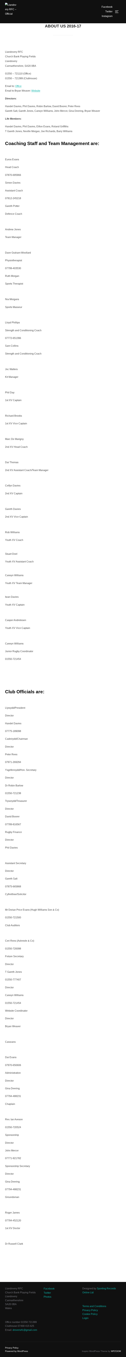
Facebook (107, 7)
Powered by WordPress (16, 1351)
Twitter (108, 11)
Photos (47, 1297)
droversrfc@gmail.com (25, 1330)
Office (18, 86)
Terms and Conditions (94, 1306)
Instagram (107, 16)
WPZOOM (116, 1351)
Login (85, 1318)
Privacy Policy (90, 1310)
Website (35, 90)
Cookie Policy (90, 1314)
